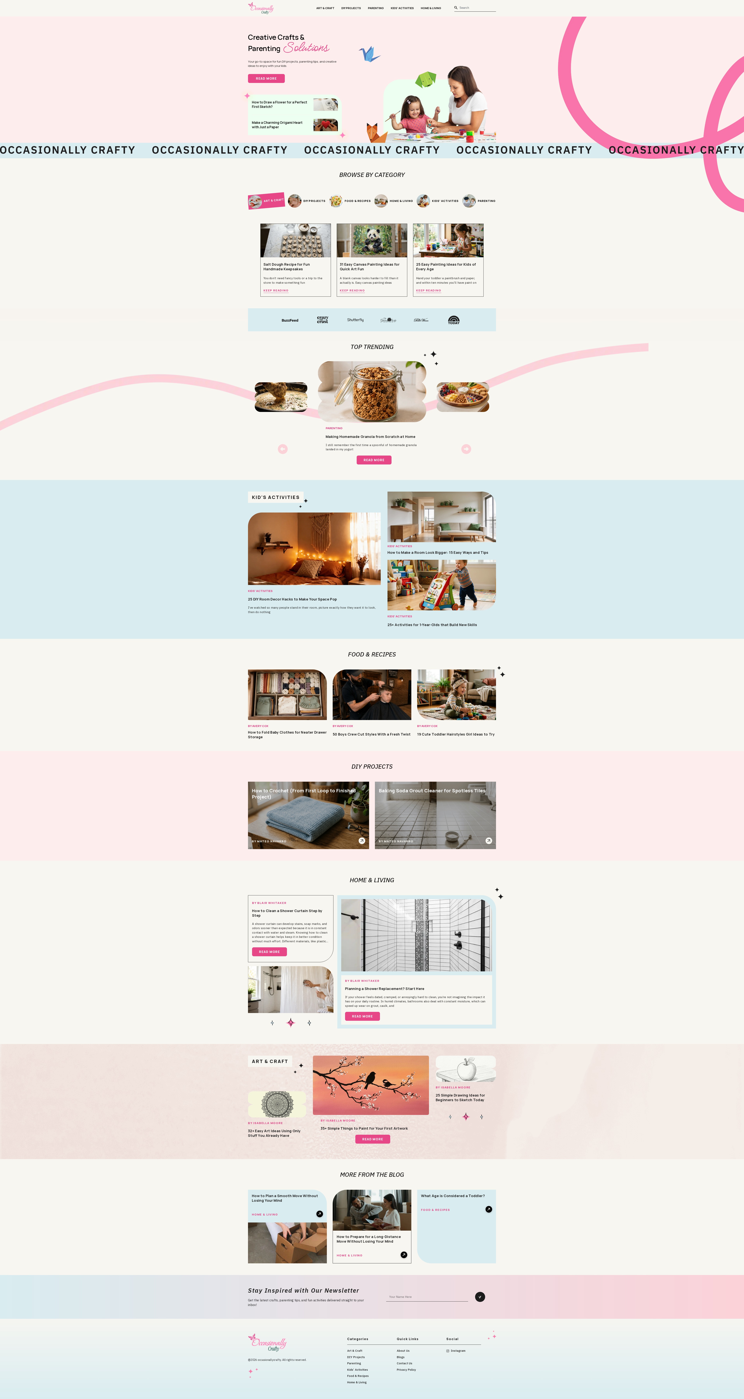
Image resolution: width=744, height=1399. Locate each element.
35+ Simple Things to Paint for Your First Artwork (364, 1128)
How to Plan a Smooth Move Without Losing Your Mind (285, 1198)
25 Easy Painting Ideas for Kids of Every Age (446, 266)
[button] (283, 449)
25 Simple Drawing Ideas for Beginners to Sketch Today (460, 1097)
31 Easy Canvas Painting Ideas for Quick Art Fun (370, 266)
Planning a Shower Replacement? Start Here (385, 988)
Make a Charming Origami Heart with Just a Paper (277, 124)
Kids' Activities (260, 591)
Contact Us (404, 1363)
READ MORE (270, 78)
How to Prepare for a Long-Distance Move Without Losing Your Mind (369, 1239)
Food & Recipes (372, 654)
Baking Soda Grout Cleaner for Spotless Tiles (432, 790)
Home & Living (431, 8)
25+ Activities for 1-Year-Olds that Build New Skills (432, 624)
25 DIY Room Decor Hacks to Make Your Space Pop (292, 599)
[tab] (266, 200)
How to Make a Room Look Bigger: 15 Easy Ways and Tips (438, 552)
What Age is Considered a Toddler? (453, 1195)
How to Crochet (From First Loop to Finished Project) (304, 793)
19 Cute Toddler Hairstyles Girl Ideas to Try (456, 734)
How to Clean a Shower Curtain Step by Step (287, 913)
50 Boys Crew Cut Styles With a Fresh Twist (372, 734)
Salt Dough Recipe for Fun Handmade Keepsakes (287, 266)
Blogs (401, 1357)
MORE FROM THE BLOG (372, 1174)
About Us (403, 1350)
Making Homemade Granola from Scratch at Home (370, 436)
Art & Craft (325, 8)
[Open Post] (362, 840)
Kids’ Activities (402, 8)
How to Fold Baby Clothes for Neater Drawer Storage (287, 734)
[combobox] (475, 8)
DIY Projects (351, 8)
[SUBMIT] (480, 1297)
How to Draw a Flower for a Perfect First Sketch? (279, 104)
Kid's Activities (276, 497)
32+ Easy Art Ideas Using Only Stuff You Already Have (274, 1133)
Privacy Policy (406, 1369)
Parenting (376, 8)
